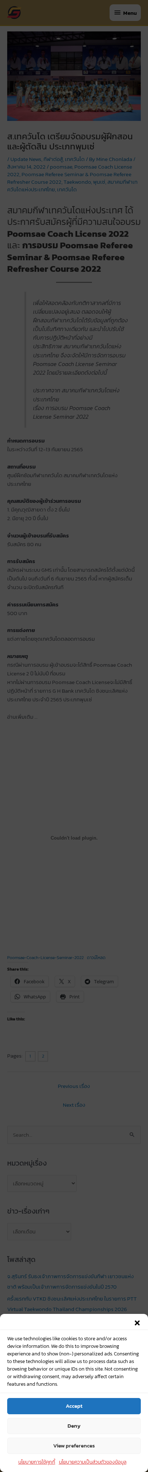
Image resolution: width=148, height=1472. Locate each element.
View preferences (74, 1445)
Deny (74, 1425)
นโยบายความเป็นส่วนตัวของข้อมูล (92, 1462)
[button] (137, 1323)
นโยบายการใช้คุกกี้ (36, 1462)
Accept (74, 1406)
